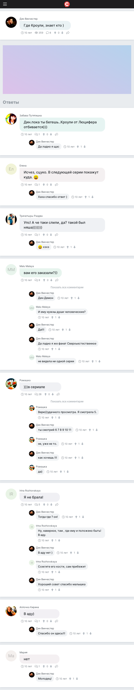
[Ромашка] (13, 383)
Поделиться (68, 32)
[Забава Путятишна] (13, 119)
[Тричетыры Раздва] (13, 219)
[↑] (55, 32)
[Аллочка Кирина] (13, 610)
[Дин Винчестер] (13, 22)
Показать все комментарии (67, 287)
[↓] (62, 32)
